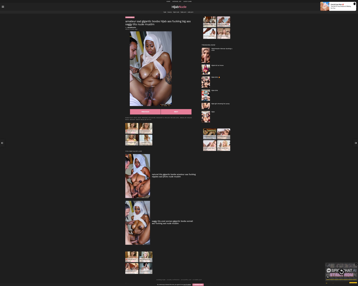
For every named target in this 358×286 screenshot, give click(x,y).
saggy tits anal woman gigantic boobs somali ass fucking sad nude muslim (172, 222)
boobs (145, 117)
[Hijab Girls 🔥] (206, 82)
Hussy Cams (187, 1)
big (140, 117)
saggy (133, 119)
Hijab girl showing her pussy (220, 104)
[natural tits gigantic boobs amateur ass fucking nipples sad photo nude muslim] (137, 176)
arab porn (190, 12)
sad (127, 119)
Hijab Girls (214, 90)
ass (135, 117)
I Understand (198, 284)
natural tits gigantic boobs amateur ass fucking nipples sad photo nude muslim (174, 175)
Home (168, 1)
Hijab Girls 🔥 (215, 77)
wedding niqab (160, 279)
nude (190, 117)
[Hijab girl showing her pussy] (206, 106)
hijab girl (175, 117)
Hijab (213, 112)
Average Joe (176, 1)
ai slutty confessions (173, 279)
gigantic (160, 117)
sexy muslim (141, 119)
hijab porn (183, 12)
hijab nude (176, 12)
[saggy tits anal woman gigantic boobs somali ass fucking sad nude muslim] (137, 223)
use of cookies (187, 284)
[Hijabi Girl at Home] (206, 69)
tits (149, 119)
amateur (129, 117)
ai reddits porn (197, 279)
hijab (165, 12)
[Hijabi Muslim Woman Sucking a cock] (206, 55)
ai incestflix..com (186, 279)
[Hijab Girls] (206, 95)
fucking (152, 117)
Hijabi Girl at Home (217, 65)
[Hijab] (206, 116)
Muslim (183, 117)
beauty (170, 12)
